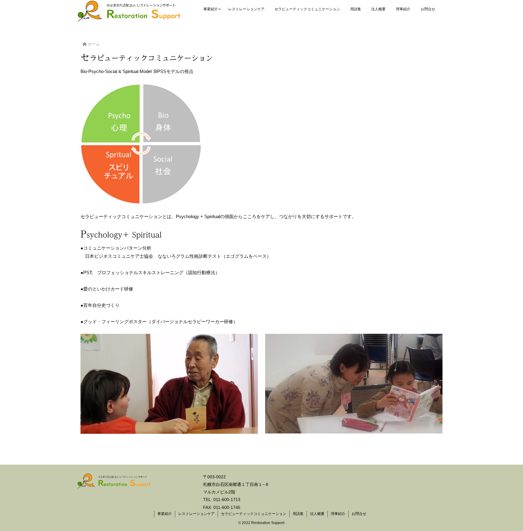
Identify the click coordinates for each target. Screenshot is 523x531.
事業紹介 (164, 514)
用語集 (298, 514)
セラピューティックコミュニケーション (253, 514)
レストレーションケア (196, 514)
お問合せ (359, 514)
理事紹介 (338, 514)
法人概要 (317, 514)
